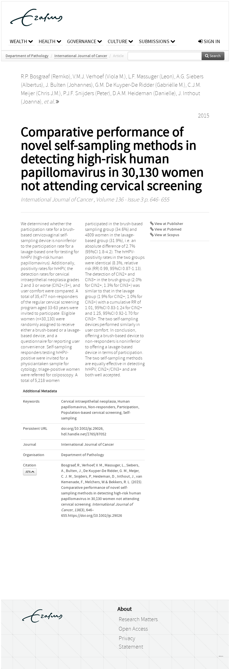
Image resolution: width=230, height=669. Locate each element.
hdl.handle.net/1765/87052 (83, 434)
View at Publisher (168, 224)
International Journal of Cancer (80, 56)
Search (215, 56)
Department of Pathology (27, 56)
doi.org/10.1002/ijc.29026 (82, 428)
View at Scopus (166, 235)
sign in (211, 41)
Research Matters (138, 619)
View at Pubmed (167, 229)
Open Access (133, 629)
